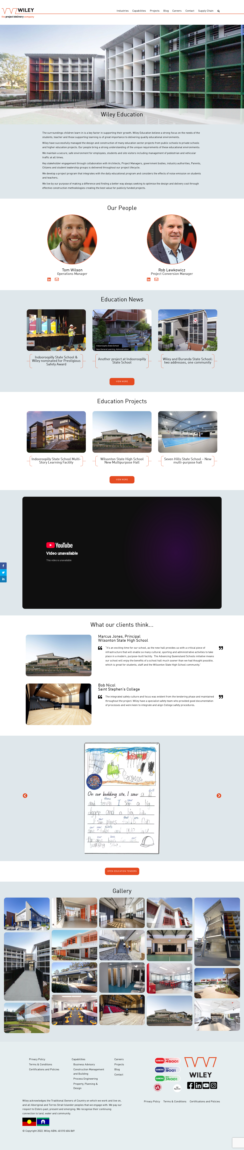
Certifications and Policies (44, 1069)
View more (122, 382)
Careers (177, 11)
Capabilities (139, 11)
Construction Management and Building (88, 1071)
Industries (123, 11)
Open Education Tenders (122, 871)
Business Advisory (84, 1064)
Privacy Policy (37, 1059)
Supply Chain (205, 11)
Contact (189, 11)
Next (219, 795)
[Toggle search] (218, 11)
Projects (155, 11)
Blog (166, 11)
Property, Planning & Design (85, 1086)
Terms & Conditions (40, 1064)
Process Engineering (85, 1079)
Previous (25, 795)
